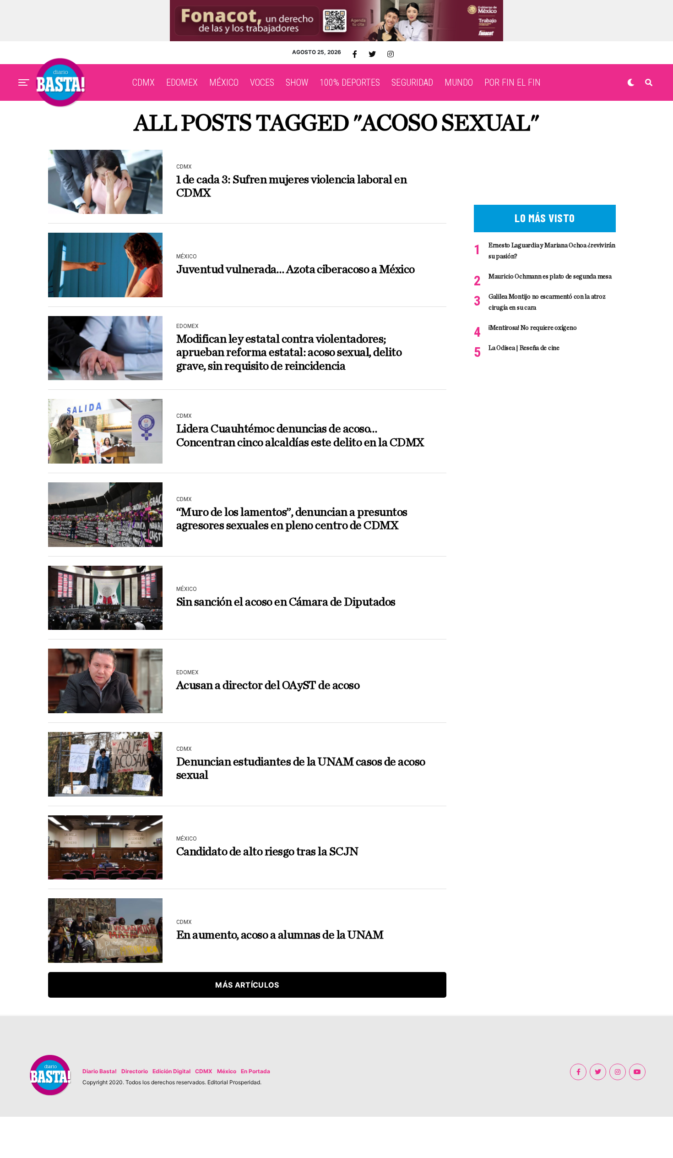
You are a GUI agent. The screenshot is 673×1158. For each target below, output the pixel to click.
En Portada (255, 1071)
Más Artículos (247, 984)
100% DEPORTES (350, 82)
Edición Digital (171, 1071)
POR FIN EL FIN (512, 82)
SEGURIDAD (412, 82)
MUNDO (459, 82)
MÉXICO (224, 82)
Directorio (134, 1071)
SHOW (297, 82)
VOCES (262, 82)
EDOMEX (182, 82)
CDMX (143, 82)
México (226, 1071)
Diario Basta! (99, 1071)
